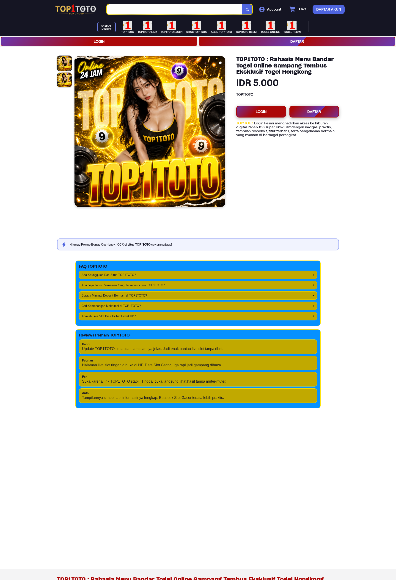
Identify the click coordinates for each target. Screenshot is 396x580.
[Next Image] (221, 132)
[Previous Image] (78, 132)
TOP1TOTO (244, 123)
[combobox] (174, 9)
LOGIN (99, 41)
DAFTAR (297, 41)
